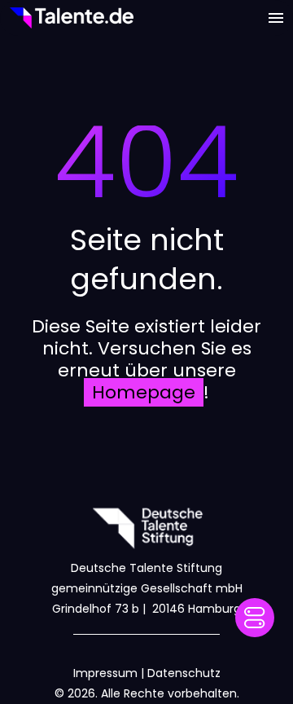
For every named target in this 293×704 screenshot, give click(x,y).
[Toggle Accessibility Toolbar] (255, 617)
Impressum (105, 673)
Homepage (143, 392)
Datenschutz (184, 673)
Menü (276, 18)
